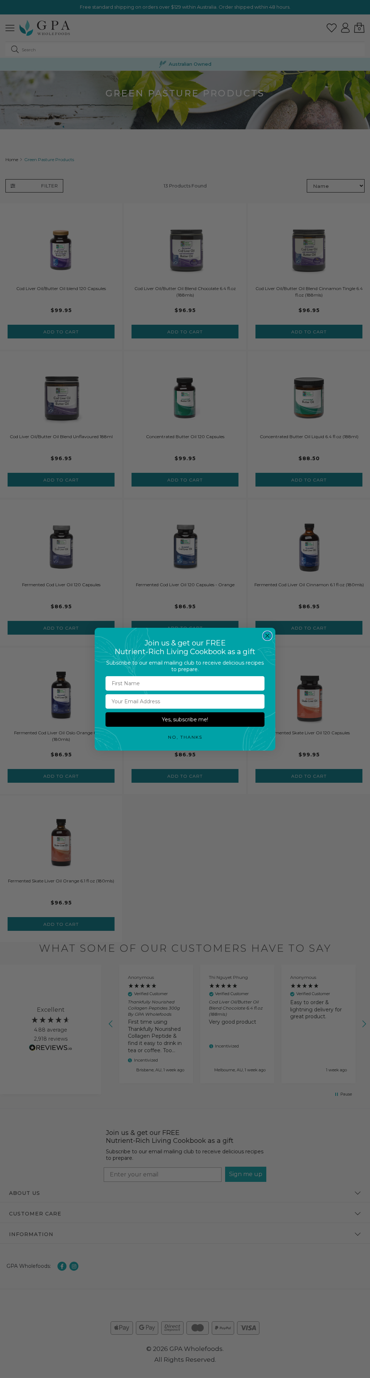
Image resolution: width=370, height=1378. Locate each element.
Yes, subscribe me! (185, 719)
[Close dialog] (267, 635)
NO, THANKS (185, 737)
